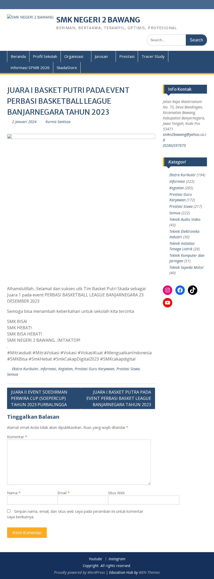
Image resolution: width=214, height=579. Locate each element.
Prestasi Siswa (128, 368)
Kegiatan (65, 368)
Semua (12, 374)
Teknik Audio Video (184, 219)
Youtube (95, 559)
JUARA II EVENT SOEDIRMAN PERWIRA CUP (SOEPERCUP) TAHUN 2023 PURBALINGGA (39, 398)
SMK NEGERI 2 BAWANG (98, 20)
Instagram (117, 559)
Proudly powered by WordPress (79, 572)
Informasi (48, 368)
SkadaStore (67, 67)
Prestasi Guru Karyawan (94, 368)
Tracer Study (153, 56)
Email (63, 492)
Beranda (18, 56)
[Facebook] (180, 290)
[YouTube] (167, 302)
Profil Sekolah (45, 56)
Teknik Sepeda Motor (186, 267)
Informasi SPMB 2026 (30, 67)
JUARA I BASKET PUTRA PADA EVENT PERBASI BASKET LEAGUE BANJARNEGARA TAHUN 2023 (118, 398)
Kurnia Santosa (57, 121)
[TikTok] (192, 290)
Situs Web (116, 492)
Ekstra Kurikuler (25, 368)
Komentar (17, 436)
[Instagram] (167, 290)
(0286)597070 (174, 145)
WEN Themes (149, 572)
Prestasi (126, 56)
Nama (14, 492)
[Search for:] (177, 39)
